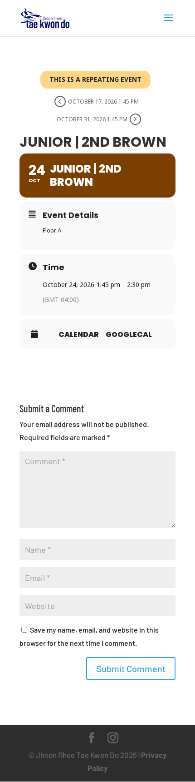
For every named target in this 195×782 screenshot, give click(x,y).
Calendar (78, 335)
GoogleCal (129, 335)
